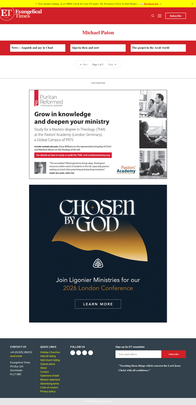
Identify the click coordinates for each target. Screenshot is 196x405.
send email (16, 356)
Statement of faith (49, 375)
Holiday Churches (50, 352)
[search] (152, 15)
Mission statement (50, 379)
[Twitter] (78, 352)
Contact (44, 372)
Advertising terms (49, 383)
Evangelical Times (102, 401)
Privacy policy (47, 391)
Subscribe (175, 16)
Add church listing (50, 360)
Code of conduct (49, 387)
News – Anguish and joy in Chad (32, 47)
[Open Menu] (159, 16)
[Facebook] (72, 352)
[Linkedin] (90, 352)
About (43, 368)
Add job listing (48, 356)
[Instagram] (84, 352)
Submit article (47, 364)
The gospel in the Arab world (150, 47)
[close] (192, 3)
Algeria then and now (85, 47)
